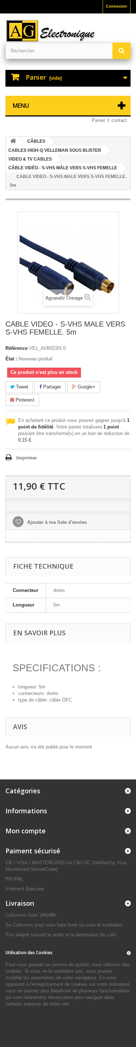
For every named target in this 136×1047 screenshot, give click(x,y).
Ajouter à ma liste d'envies (56, 522)
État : (11, 358)
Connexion (116, 6)
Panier (98, 120)
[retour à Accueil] (13, 141)
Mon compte (25, 830)
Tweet (21, 387)
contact (119, 120)
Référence (16, 348)
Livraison (19, 903)
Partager (51, 387)
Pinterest (24, 400)
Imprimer (26, 458)
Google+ (85, 387)
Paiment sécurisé (32, 850)
